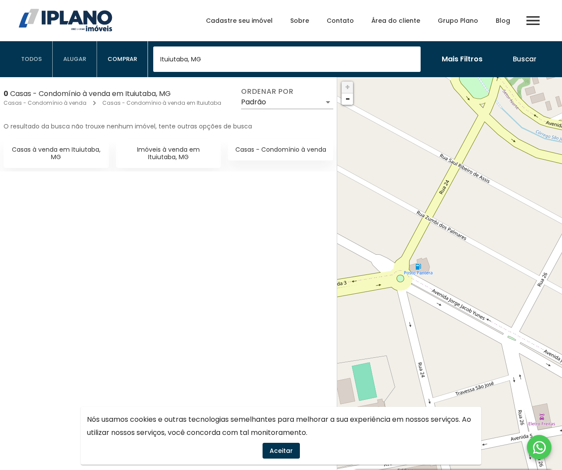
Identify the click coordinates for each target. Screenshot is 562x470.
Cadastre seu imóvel (239, 20)
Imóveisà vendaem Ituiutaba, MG (168, 153)
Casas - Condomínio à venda (45, 103)
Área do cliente (395, 20)
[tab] (32, 59)
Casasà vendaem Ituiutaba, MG (56, 153)
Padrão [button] (253, 102)
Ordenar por (267, 91)
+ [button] (347, 87)
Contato (340, 20)
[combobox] (287, 59)
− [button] (348, 98)
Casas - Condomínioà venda (280, 149)
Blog (503, 20)
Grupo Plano (458, 20)
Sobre (299, 20)
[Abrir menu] (533, 21)
